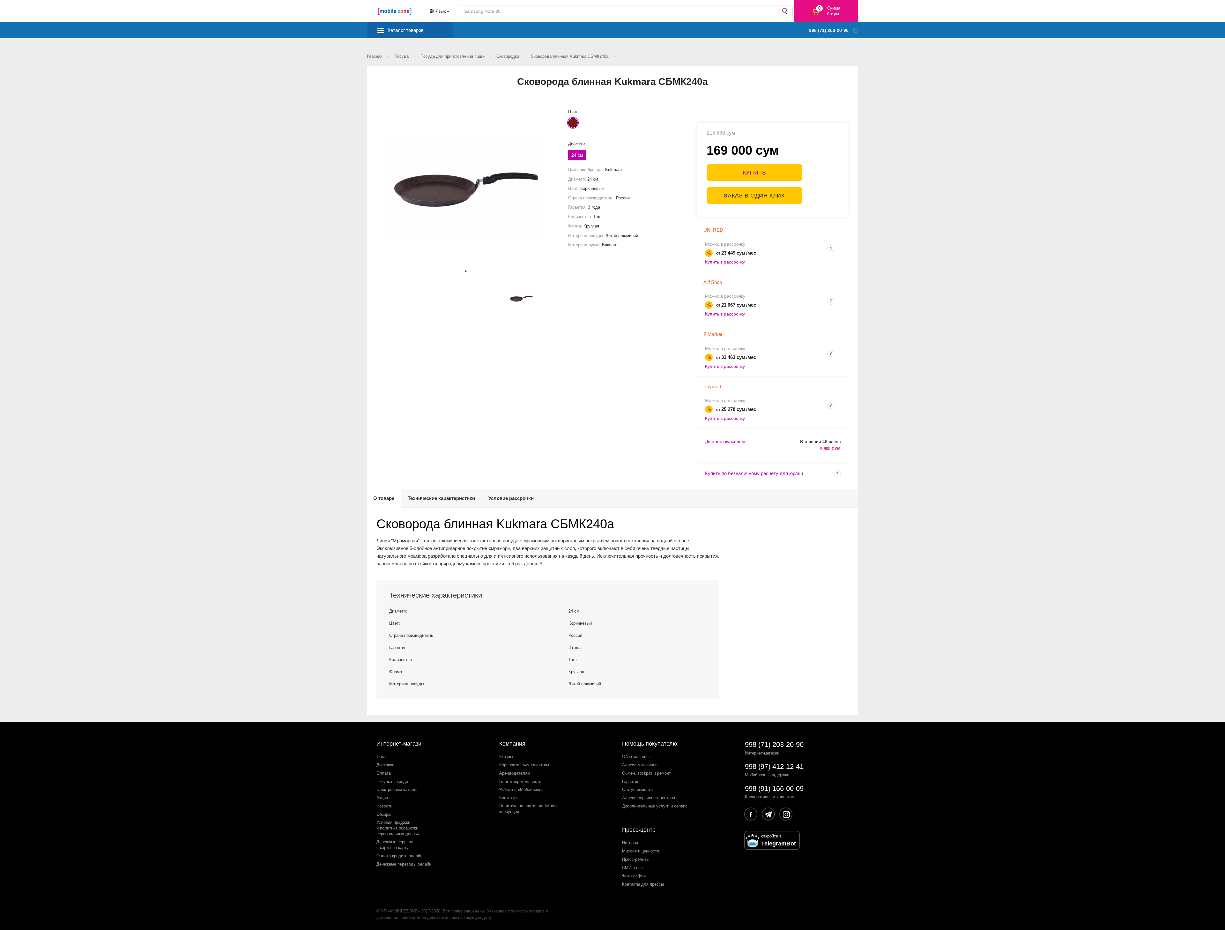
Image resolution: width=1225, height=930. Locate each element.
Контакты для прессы (643, 884)
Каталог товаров (406, 30)
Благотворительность (520, 781)
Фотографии (634, 876)
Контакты (508, 797)
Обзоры (383, 814)
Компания (512, 743)
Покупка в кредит (393, 781)
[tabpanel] (466, 186)
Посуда (402, 56)
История (630, 842)
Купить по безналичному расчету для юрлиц (754, 473)
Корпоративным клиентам (524, 765)
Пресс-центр (639, 830)
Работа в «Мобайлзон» (521, 789)
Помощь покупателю (649, 743)
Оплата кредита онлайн (399, 855)
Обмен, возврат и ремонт (646, 773)
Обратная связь (637, 756)
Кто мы (506, 756)
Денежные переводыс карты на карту (396, 844)
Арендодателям (514, 773)
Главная (375, 56)
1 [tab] (466, 271)
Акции (382, 797)
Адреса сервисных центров (648, 797)
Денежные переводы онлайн (403, 864)
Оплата (383, 773)
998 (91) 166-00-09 (774, 788)
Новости (384, 806)
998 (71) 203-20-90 (774, 744)
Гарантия (630, 781)
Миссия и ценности (640, 851)
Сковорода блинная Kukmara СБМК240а (570, 56)
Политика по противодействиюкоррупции (529, 808)
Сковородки (508, 56)
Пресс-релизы (635, 859)
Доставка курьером (725, 441)
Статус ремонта (637, 789)
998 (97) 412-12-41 (774, 766)
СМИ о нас (632, 867)
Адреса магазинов (639, 765)
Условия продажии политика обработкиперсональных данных (398, 828)
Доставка (385, 765)
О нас (382, 756)
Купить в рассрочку (725, 261)
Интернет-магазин (400, 743)
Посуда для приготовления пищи (453, 56)
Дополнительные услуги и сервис (654, 806)
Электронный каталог (397, 789)
